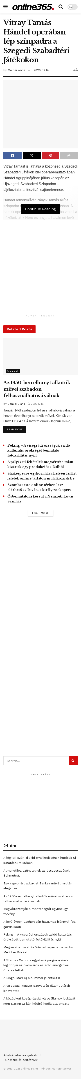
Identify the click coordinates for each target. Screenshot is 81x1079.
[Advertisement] (40, 271)
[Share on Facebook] (12, 155)
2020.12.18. (37, 403)
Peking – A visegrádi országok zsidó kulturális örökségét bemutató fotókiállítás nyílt (38, 450)
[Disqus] (40, 582)
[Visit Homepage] (33, 6)
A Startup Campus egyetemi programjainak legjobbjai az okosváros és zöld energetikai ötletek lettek (36, 965)
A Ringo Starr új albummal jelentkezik (31, 978)
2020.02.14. (42, 70)
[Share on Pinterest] (50, 155)
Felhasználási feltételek (20, 1060)
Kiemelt (13, 370)
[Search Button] (60, 7)
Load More (40, 513)
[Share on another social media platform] (69, 155)
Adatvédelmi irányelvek (20, 1055)
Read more (16, 429)
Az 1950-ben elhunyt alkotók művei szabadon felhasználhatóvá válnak (36, 389)
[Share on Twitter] (32, 155)
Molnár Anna (16, 70)
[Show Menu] (5, 7)
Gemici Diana (16, 403)
